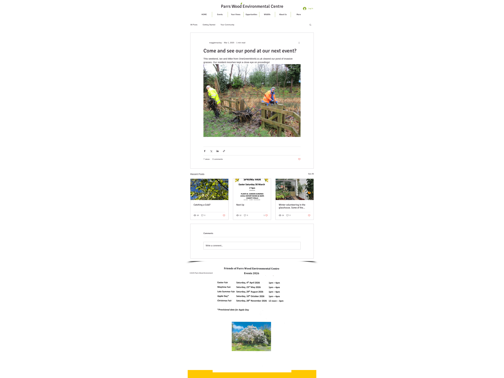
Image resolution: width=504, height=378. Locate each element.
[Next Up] (252, 189)
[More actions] (299, 42)
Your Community (227, 25)
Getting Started (209, 25)
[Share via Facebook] (204, 151)
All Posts (193, 25)
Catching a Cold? (202, 204)
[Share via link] (224, 151)
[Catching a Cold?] (209, 189)
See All (311, 174)
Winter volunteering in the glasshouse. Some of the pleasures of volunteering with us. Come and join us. (294, 206)
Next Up (240, 204)
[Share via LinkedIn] (217, 151)
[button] (310, 25)
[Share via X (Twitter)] (211, 151)
